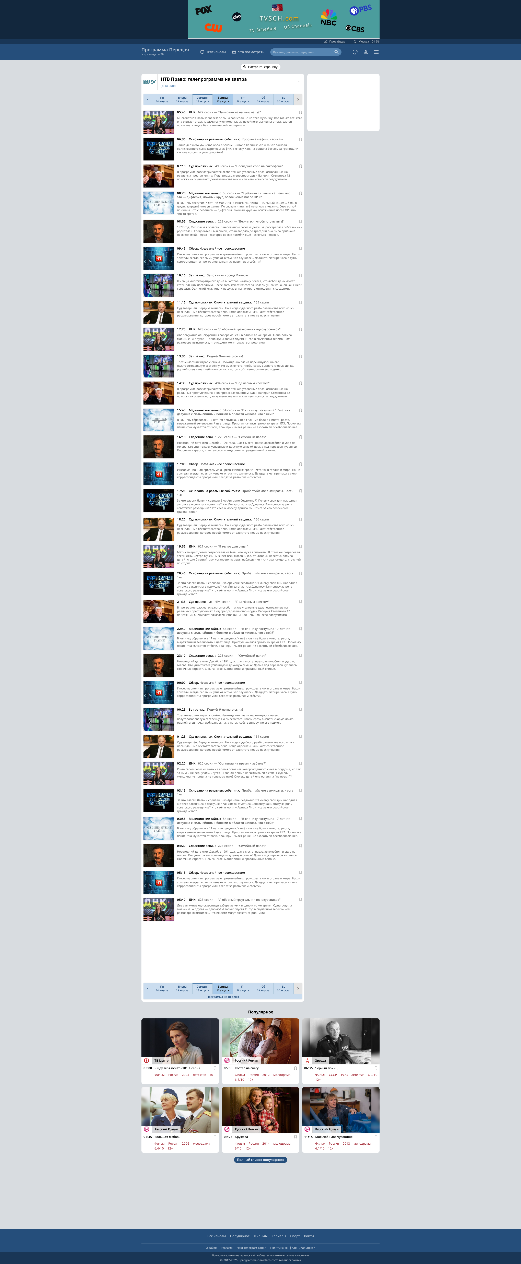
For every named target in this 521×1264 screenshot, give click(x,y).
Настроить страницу (263, 67)
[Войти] (365, 52)
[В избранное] (300, 112)
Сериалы (279, 1236)
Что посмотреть (251, 52)
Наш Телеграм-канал (251, 1248)
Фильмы (261, 1236)
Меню (299, 82)
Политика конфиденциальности (292, 1248)
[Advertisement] (222, 953)
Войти (309, 1236)
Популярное (240, 1236)
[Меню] (376, 52)
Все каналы (216, 1236)
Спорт (295, 1236)
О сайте (211, 1248)
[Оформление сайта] (355, 52)
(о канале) (168, 86)
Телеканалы (216, 52)
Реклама (227, 1248)
